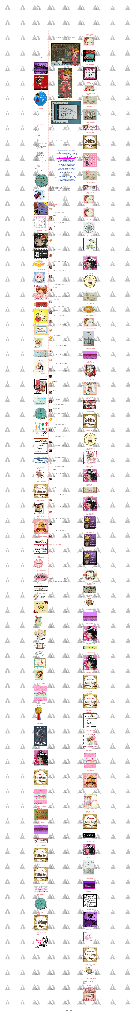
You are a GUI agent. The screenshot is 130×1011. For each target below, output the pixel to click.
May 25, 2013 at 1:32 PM (59, 387)
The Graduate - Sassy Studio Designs (41, 161)
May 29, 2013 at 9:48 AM (59, 518)
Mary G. (54, 226)
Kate (54, 349)
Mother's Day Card (40, 155)
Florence (54, 487)
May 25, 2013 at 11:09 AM (60, 354)
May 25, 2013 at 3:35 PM (59, 413)
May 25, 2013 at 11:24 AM (60, 363)
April (37, 162)
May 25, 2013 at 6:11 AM (59, 261)
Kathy (54, 533)
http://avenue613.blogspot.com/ (56, 187)
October (38, 135)
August (38, 138)
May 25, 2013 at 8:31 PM (59, 445)
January (38, 166)
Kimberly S (55, 476)
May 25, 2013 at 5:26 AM (59, 234)
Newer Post (51, 578)
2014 (36, 130)
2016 (36, 127)
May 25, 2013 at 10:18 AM (60, 324)
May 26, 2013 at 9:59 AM (59, 473)
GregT (54, 274)
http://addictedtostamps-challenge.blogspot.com (59, 188)
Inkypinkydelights (56, 357)
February (38, 165)
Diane (54, 417)
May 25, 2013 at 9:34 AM (59, 306)
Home (65, 578)
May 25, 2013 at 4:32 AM (59, 222)
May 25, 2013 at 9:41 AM (59, 315)
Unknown (55, 381)
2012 (36, 168)
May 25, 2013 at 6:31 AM (59, 270)
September (39, 136)
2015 (36, 129)
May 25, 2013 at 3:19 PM (59, 404)
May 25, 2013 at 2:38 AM (59, 212)
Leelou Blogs (69, 1010)
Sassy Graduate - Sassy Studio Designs (40, 153)
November (38, 134)
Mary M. (54, 439)
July (37, 139)
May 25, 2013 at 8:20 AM (59, 284)
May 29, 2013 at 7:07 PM (59, 541)
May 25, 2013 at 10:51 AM (60, 332)
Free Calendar (40, 57)
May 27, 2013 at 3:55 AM (59, 494)
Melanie (54, 448)
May (37, 142)
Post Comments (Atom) (60, 581)
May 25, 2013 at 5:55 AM (59, 249)
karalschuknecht (56, 310)
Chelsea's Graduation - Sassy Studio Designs (41, 157)
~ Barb (54, 427)
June (37, 140)
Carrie (54, 238)
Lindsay (54, 390)
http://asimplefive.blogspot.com (56, 190)
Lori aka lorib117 (56, 399)
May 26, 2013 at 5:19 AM (59, 466)
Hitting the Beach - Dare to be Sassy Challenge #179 (41, 144)
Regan (54, 521)
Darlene (54, 253)
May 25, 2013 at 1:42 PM (59, 396)
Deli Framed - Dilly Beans (40, 150)
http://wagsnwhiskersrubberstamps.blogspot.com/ (60, 186)
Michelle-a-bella (56, 328)
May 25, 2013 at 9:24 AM (59, 296)
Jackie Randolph (56, 335)
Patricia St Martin (56, 408)
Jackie (54, 509)
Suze (54, 206)
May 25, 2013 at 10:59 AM (60, 345)
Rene (54, 497)
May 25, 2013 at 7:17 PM (59, 436)
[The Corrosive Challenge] (42, 73)
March (37, 164)
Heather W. (55, 374)
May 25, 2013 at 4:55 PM (59, 424)
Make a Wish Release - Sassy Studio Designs (41, 147)
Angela (54, 215)
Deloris (54, 460)
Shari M (54, 469)
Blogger (43, 170)
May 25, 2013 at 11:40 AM (60, 378)
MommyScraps (56, 299)
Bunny (54, 265)
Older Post (79, 578)
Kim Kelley (55, 287)
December (38, 132)
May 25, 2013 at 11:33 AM (60, 370)
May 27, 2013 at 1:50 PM (59, 506)
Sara (54, 366)
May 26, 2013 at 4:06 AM (59, 457)
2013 (36, 131)
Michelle (54, 319)
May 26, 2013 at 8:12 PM (59, 484)
